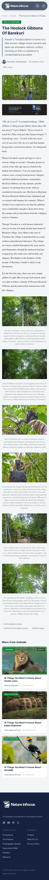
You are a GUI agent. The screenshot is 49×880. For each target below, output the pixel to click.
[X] (18, 822)
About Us (6, 857)
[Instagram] (4, 822)
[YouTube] (8, 822)
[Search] (37, 5)
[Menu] (43, 5)
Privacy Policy (33, 844)
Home (4, 16)
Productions (8, 835)
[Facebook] (13, 822)
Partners (6, 853)
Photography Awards (12, 844)
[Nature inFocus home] (16, 6)
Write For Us (32, 839)
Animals (13, 16)
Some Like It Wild (10, 848)
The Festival (8, 839)
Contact (30, 835)
